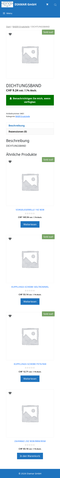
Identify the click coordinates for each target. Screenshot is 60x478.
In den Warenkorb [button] (30, 456)
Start (8, 26)
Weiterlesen (30, 224)
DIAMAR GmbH (25, 4)
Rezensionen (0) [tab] (18, 131)
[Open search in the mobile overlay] (55, 4)
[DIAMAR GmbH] (7, 4)
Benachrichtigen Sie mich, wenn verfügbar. (31, 100)
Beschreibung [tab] (17, 125)
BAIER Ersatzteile (21, 26)
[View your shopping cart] (47, 4)
